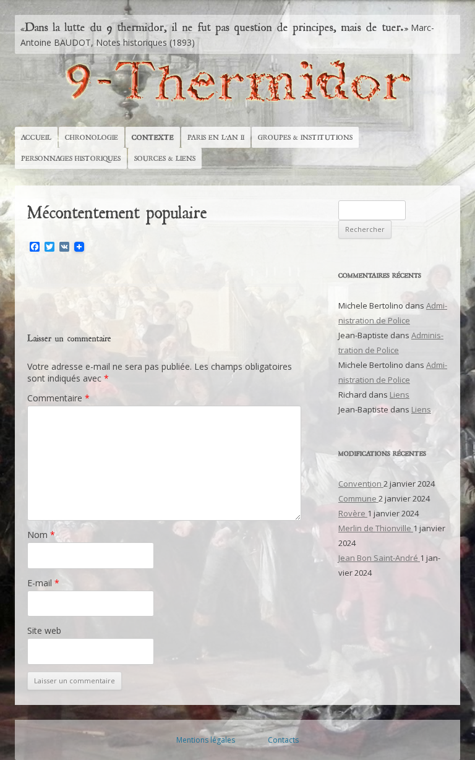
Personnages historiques (71, 158)
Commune (358, 498)
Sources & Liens (164, 158)
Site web (44, 630)
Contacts (283, 740)
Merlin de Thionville (375, 528)
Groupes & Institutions (305, 137)
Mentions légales (205, 740)
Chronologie (91, 137)
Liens (399, 394)
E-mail (43, 583)
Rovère (352, 513)
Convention (360, 483)
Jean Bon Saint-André (379, 557)
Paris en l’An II (215, 137)
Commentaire (58, 398)
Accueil (36, 137)
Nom (41, 534)
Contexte (153, 137)
